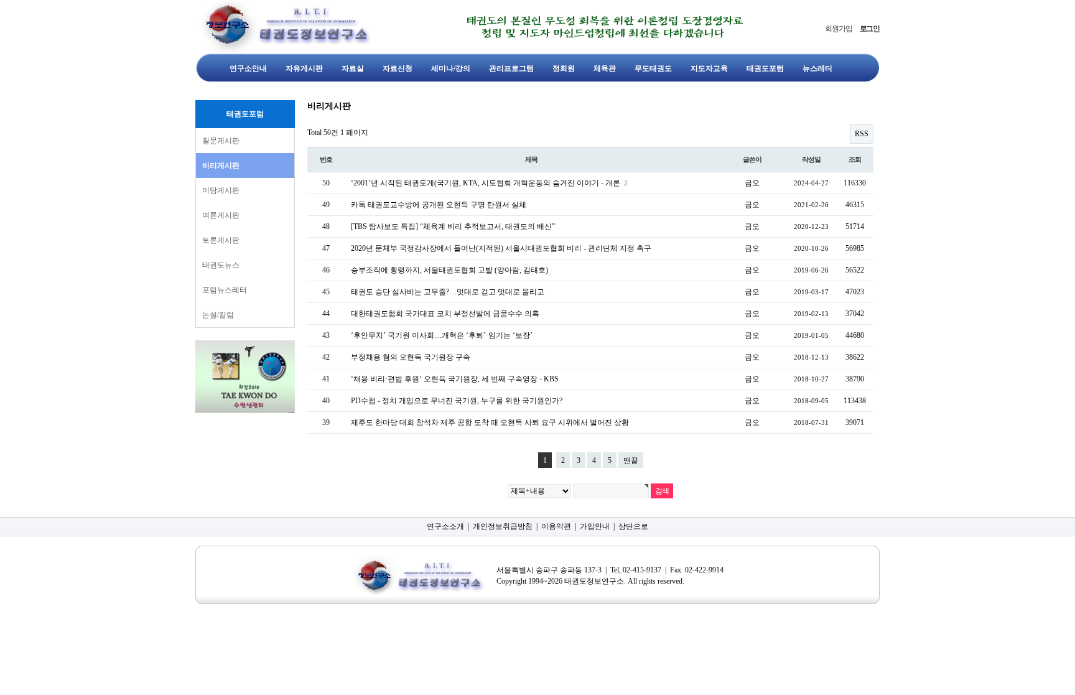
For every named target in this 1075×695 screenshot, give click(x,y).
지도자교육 (709, 68)
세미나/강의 (450, 68)
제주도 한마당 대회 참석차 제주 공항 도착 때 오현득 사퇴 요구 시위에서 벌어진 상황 (490, 422)
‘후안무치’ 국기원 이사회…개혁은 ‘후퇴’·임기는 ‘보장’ (442, 335)
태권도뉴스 (221, 265)
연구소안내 (248, 68)
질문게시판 (221, 140)
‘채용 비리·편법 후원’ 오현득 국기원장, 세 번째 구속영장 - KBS (455, 379)
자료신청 (397, 68)
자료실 (353, 68)
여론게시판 (221, 215)
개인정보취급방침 (503, 526)
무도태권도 (653, 68)
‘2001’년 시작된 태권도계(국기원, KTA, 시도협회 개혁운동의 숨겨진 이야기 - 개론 (486, 183)
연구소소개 (445, 526)
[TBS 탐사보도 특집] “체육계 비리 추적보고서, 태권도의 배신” (453, 226)
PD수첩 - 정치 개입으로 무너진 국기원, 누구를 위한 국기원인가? (456, 400)
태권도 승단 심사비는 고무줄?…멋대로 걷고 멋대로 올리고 (447, 291)
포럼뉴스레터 (224, 290)
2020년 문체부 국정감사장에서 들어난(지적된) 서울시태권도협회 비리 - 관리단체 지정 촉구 (501, 248)
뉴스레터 (817, 68)
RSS (861, 133)
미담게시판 (221, 190)
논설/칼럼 (218, 314)
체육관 (604, 68)
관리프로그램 (511, 68)
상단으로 (633, 526)
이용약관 (556, 526)
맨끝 (630, 460)
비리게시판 (221, 165)
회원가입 (838, 28)
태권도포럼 (765, 68)
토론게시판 (221, 240)
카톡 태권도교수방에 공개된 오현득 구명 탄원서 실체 (438, 204)
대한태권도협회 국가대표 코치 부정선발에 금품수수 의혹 (445, 313)
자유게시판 (304, 68)
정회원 (563, 68)
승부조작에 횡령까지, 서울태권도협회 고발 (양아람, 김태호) (449, 270)
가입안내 (595, 526)
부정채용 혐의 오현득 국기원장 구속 (410, 357)
